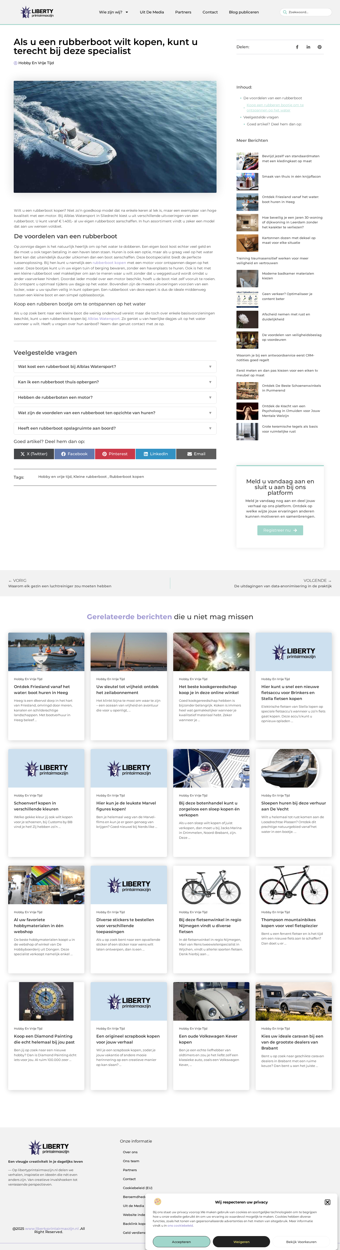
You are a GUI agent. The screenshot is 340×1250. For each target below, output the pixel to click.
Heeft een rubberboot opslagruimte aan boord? (115, 428)
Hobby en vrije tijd (36, 62)
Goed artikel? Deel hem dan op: (274, 124)
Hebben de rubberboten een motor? (115, 397)
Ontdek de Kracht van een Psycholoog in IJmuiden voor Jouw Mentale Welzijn (291, 411)
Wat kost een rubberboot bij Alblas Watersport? (115, 366)
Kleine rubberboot (90, 476)
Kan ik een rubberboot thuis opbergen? (115, 382)
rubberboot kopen (109, 262)
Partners (183, 12)
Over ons (130, 1152)
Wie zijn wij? (110, 12)
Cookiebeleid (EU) (137, 1188)
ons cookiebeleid (180, 1225)
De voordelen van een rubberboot (272, 98)
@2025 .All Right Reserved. (48, 1230)
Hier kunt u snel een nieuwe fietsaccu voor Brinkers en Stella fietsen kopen (290, 692)
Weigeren (241, 1242)
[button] (327, 1202)
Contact (210, 12)
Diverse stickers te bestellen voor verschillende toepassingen (125, 925)
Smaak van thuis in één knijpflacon (291, 176)
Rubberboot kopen (127, 476)
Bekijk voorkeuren (301, 1242)
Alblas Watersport (104, 318)
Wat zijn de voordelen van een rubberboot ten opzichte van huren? (115, 412)
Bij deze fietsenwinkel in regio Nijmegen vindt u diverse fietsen (210, 925)
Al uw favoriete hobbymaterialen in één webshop (38, 925)
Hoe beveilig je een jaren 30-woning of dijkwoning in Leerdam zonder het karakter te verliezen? (292, 222)
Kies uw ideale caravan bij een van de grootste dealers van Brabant (292, 1042)
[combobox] (306, 12)
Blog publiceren (244, 12)
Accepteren (181, 1242)
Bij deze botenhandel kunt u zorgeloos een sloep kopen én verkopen (209, 809)
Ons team (131, 1161)
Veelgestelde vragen (261, 117)
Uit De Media (152, 12)
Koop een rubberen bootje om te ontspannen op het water (275, 107)
